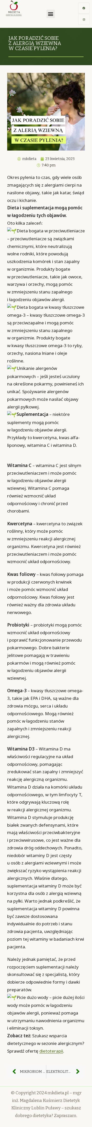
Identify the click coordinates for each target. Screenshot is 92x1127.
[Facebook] (83, 8)
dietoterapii (51, 1051)
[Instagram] (83, 19)
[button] (51, 14)
